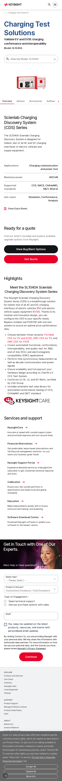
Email (8, 614)
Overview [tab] (7, 101)
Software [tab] (51, 101)
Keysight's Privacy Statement (32, 648)
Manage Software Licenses (15, 707)
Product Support (11, 703)
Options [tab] (21, 101)
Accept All (31, 766)
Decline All (31, 771)
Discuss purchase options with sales (29, 604)
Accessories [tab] (35, 101)
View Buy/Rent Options (31, 249)
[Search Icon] (49, 4)
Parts (6, 714)
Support (8, 700)
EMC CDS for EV (42, 338)
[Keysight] (14, 4)
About (7, 721)
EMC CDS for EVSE (18, 341)
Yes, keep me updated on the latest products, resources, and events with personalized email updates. (29, 627)
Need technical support (22, 601)
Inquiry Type (11, 577)
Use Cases (8, 679)
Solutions (8, 683)
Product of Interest (15, 587)
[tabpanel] (31, 385)
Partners (7, 693)
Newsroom (8, 724)
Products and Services (13, 676)
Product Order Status (13, 710)
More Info (31, 776)
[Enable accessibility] (5, 775)
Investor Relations (11, 727)
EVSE (36, 311)
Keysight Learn (10, 686)
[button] (55, 59)
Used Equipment (11, 690)
